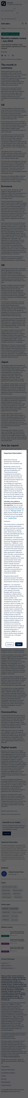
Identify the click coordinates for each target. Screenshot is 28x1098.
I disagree (10, 644)
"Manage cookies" (16, 511)
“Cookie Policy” (12, 518)
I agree (19, 644)
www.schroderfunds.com (14, 534)
